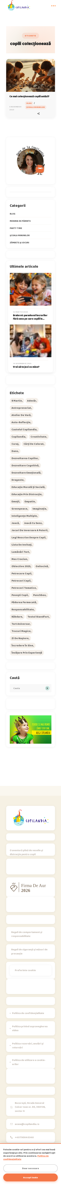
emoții (15, 501)
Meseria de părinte (20, 221)
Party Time (16, 228)
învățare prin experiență (27, 653)
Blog (29, 103)
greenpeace (19, 509)
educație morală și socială (28, 487)
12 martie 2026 (20, 312)
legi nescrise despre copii (29, 537)
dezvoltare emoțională (26, 473)
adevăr (31, 401)
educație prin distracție (27, 494)
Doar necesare (30, 1168)
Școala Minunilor (36, 107)
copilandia (18, 437)
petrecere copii (21, 573)
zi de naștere (20, 638)
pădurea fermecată (24, 602)
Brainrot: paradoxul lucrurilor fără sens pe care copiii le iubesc (30, 319)
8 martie (17, 401)
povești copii (20, 595)
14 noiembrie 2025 (22, 363)
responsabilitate (23, 609)
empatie (30, 501)
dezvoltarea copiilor (25, 458)
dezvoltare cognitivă (25, 465)
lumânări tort (20, 552)
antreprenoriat (21, 408)
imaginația (39, 509)
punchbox (39, 595)
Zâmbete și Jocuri (19, 242)
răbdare (17, 617)
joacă (15, 523)
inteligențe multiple (24, 516)
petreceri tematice (24, 588)
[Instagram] (13, 868)
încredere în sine (22, 645)
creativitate (38, 437)
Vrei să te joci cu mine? (26, 367)
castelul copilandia (24, 429)
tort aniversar (21, 624)
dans (15, 451)
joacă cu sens (33, 523)
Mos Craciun (19, 559)
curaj (15, 444)
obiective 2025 (21, 566)
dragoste (18, 480)
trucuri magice (21, 631)
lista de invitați (22, 545)
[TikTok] (21, 868)
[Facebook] (29, 868)
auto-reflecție (21, 422)
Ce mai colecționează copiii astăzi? (29, 96)
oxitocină (42, 566)
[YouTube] (37, 868)
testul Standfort (38, 617)
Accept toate (30, 1177)
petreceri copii (21, 581)
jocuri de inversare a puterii (29, 530)
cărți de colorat (34, 444)
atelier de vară (21, 415)
